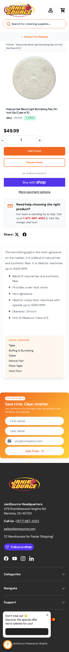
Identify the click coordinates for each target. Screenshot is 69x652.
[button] (63, 10)
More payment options (34, 192)
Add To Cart (34, 151)
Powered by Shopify (37, 643)
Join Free (32, 451)
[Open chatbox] (7, 644)
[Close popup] (47, 615)
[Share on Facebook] (24, 234)
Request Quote (34, 162)
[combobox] (34, 24)
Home (10, 44)
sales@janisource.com (19, 529)
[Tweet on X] (17, 234)
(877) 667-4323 (27, 521)
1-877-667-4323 (34, 218)
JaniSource (19, 643)
